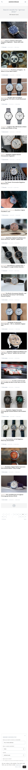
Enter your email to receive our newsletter (11, 739)
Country (4, 752)
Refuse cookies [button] (18, 766)
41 (25, 516)
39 (20, 516)
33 (20, 514)
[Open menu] (25, 1)
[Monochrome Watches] (14, 1)
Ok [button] (24, 766)
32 (17, 514)
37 (5, 516)
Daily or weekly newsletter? (8, 746)
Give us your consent (7, 758)
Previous (4, 519)
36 (2, 516)
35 (25, 514)
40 (23, 516)
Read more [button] (18, 764)
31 (14, 514)
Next (25, 519)
